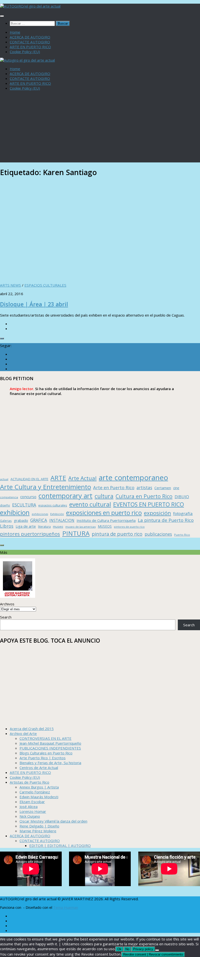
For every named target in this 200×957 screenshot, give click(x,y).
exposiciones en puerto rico (104, 512)
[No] (157, 950)
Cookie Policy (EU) (25, 51)
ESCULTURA (24, 505)
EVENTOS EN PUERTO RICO (148, 504)
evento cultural (90, 504)
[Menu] (2, 16)
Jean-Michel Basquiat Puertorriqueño (50, 743)
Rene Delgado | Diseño (39, 826)
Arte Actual (82, 478)
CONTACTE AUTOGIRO (30, 41)
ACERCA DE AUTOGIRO (30, 37)
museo (58, 526)
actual (4, 479)
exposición (157, 513)
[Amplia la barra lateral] (2, 338)
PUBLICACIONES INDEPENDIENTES (50, 748)
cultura (104, 496)
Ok (119, 949)
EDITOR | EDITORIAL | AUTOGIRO (60, 845)
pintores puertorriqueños (30, 533)
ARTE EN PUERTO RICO (30, 46)
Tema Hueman (65, 907)
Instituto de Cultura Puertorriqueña (106, 520)
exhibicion (15, 512)
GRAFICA (38, 520)
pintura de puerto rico (117, 534)
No (127, 949)
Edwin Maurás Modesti (39, 796)
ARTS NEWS (10, 285)
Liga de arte (26, 526)
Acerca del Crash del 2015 (32, 728)
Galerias (6, 521)
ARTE (58, 477)
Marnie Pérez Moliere (38, 830)
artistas (144, 487)
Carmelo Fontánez (35, 791)
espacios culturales (52, 505)
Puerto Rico (182, 534)
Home (15, 32)
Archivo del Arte (23, 733)
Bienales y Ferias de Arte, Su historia (50, 762)
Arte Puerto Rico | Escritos (43, 757)
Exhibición (57, 514)
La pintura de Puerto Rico (166, 520)
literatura (44, 527)
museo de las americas (80, 526)
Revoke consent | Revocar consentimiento (153, 954)
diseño (5, 505)
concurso (28, 496)
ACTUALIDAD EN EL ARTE (29, 479)
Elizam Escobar (32, 801)
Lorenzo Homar (33, 811)
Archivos (7, 603)
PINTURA (76, 533)
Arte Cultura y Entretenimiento (45, 486)
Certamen (162, 487)
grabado (21, 520)
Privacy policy (143, 949)
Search (5, 617)
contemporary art (65, 495)
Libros (6, 526)
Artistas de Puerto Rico (29, 782)
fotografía (183, 513)
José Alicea (29, 806)
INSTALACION (61, 520)
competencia (9, 497)
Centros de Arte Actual (39, 767)
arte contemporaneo (133, 477)
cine (176, 488)
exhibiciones (40, 514)
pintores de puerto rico (129, 526)
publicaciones (158, 534)
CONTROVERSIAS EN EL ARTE (45, 738)
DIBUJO (182, 496)
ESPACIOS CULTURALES (45, 285)
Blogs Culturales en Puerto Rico (46, 753)
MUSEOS (105, 526)
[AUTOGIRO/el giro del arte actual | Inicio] (30, 6)
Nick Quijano (30, 816)
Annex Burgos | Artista (39, 787)
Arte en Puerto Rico (113, 487)
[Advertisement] (100, 128)
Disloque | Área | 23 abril (34, 304)
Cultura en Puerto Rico (144, 496)
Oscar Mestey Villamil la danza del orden (53, 821)
